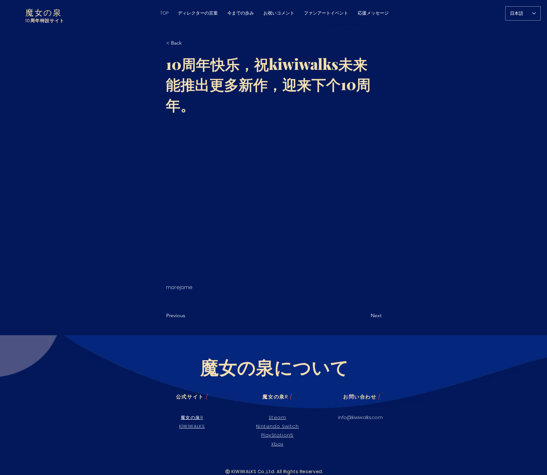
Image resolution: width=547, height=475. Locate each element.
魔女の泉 (43, 12)
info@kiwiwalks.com (360, 417)
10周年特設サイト (45, 20)
